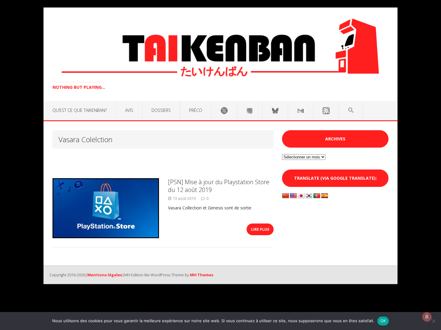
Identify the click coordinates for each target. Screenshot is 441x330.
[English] (293, 196)
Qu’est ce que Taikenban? (79, 110)
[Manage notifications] (427, 317)
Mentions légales (104, 275)
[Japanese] (301, 196)
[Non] (433, 321)
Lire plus (260, 229)
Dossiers (161, 110)
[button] (351, 110)
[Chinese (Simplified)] (285, 196)
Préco (195, 110)
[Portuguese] (316, 196)
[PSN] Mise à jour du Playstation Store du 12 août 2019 (218, 186)
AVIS (129, 110)
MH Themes (201, 275)
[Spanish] (324, 196)
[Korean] (309, 196)
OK (383, 320)
